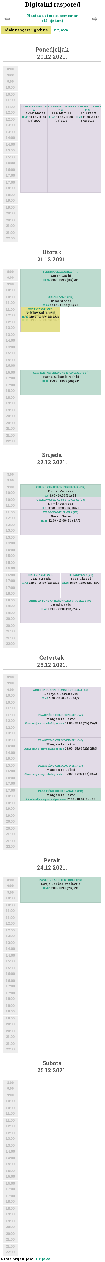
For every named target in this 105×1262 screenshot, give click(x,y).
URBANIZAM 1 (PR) (60, 297)
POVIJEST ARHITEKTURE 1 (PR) (60, 880)
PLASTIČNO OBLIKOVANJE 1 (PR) (60, 791)
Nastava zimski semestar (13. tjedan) (52, 18)
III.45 (25, 117)
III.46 (52, 117)
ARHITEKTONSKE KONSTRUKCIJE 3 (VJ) (60, 690)
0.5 (47, 495)
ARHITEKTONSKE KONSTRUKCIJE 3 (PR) (60, 373)
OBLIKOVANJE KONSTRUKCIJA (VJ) (60, 500)
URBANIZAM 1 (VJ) (40, 309)
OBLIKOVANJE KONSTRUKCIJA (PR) (60, 487)
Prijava (60, 29)
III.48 (79, 117)
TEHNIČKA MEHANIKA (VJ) (60, 512)
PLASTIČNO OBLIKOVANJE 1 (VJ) (60, 715)
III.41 (44, 609)
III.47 (46, 888)
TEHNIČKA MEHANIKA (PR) (61, 271)
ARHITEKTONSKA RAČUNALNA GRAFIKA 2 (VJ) (60, 601)
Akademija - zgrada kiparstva (44, 723)
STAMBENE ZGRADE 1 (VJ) (87, 108)
